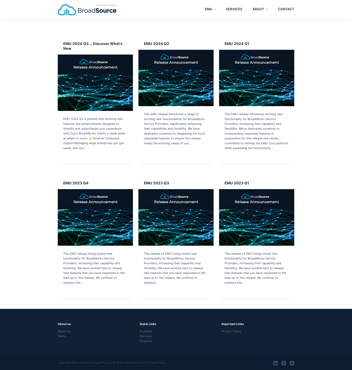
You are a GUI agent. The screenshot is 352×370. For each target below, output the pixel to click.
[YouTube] (292, 363)
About (258, 9)
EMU (208, 9)
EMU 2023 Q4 (76, 183)
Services (234, 9)
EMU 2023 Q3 (156, 183)
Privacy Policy (231, 331)
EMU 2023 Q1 (237, 183)
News (61, 336)
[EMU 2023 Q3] (176, 217)
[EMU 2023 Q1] (256, 217)
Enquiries (146, 341)
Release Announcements (78, 36)
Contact (286, 9)
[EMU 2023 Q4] (95, 217)
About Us (64, 331)
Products (146, 331)
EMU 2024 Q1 (237, 43)
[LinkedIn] (275, 363)
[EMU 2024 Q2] (176, 78)
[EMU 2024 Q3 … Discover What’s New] (95, 83)
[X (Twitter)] (283, 363)
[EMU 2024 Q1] (256, 78)
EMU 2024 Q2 (156, 43)
